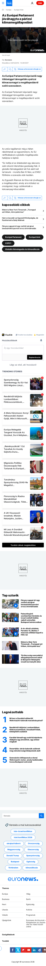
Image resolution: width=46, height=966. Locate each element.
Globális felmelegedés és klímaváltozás (22, 249)
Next (4, 904)
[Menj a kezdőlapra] (9, 3)
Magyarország (13, 849)
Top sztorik (10, 595)
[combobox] (23, 815)
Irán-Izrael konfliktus (23, 831)
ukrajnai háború (14, 843)
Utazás (5, 910)
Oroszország (33, 843)
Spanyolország (33, 855)
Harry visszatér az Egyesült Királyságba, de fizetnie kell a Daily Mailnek (20, 219)
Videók (5, 915)
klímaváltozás (32, 868)
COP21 (8, 243)
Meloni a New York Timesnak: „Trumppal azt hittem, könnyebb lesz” (19, 211)
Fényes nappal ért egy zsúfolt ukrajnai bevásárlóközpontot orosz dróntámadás (19, 227)
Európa (8, 10)
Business (5, 899)
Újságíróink (6, 920)
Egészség (31, 861)
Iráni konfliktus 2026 (23, 837)
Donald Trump (13, 855)
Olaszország (33, 849)
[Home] (3, 10)
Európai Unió (34, 237)
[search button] (41, 815)
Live (40, 3)
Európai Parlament (13, 237)
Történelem (13, 868)
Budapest (15, 861)
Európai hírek (19, 10)
